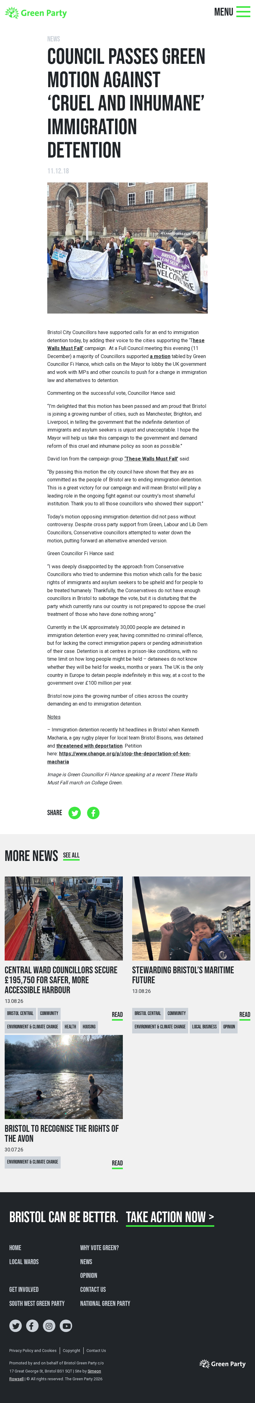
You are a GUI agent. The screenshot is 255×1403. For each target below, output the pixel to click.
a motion (160, 356)
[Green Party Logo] (36, 12)
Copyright (71, 1350)
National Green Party (105, 1304)
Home (15, 1248)
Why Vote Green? (99, 1248)
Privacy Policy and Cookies (33, 1350)
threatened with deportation (89, 746)
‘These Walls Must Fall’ (151, 459)
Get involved (24, 1290)
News (86, 1262)
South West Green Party (37, 1304)
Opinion (88, 1276)
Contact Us (93, 1290)
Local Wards (24, 1262)
